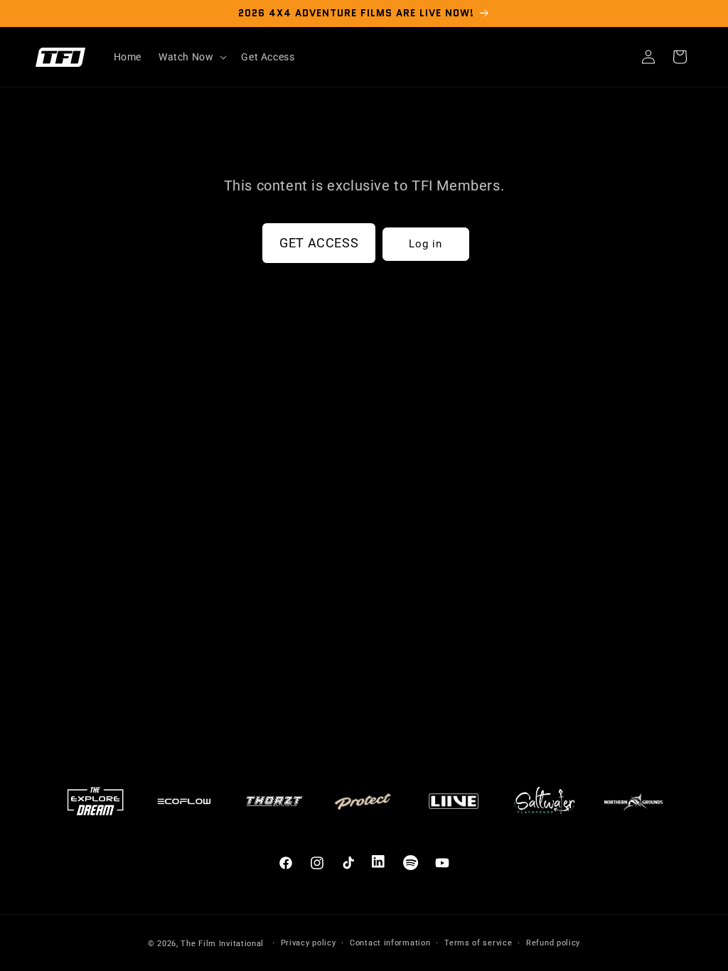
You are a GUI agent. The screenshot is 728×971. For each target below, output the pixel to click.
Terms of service (478, 943)
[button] (191, 57)
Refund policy (553, 943)
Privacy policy (308, 943)
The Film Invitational (222, 943)
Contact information (390, 943)
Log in (425, 243)
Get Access (318, 242)
